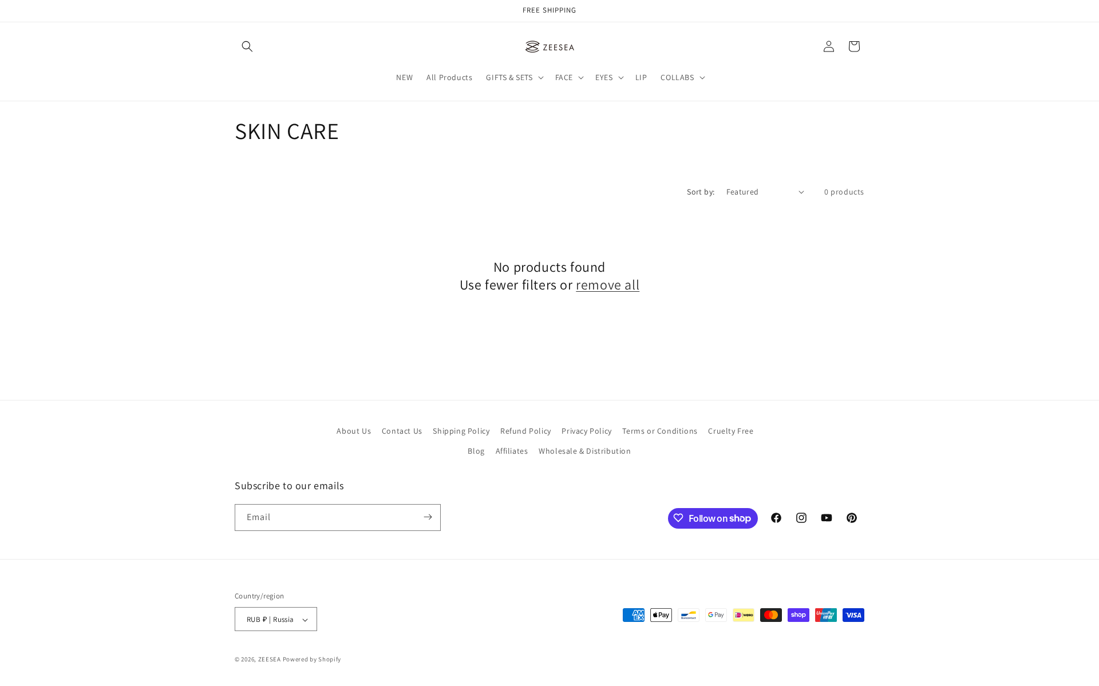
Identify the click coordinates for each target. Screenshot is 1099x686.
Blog (476, 451)
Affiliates (512, 451)
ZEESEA (269, 660)
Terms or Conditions (659, 431)
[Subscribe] (427, 516)
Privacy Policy (586, 431)
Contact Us (402, 431)
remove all (607, 285)
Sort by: (700, 192)
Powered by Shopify (312, 660)
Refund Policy (525, 431)
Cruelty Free (730, 431)
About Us (354, 431)
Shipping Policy (461, 431)
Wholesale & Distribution (585, 451)
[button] (247, 46)
